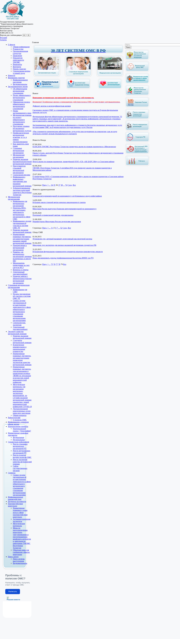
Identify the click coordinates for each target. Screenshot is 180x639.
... (49, 185)
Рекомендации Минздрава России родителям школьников (57, 221)
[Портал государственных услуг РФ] (137, 142)
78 (59, 264)
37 (59, 185)
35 (54, 185)
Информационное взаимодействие (15, 498)
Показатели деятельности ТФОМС (18, 60)
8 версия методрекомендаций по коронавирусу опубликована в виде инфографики (67, 196)
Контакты (17, 67)
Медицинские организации (19, 156)
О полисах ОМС (20, 420)
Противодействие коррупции (15, 505)
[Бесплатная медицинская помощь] (78, 89)
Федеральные (18, 437)
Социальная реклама (21, 175)
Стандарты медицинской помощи (22, 341)
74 (66, 185)
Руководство (18, 49)
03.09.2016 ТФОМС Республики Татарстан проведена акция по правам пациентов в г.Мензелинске (74, 147)
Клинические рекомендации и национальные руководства (19, 348)
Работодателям (14, 418)
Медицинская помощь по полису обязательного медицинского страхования (22, 119)
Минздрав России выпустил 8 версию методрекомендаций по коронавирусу (64, 209)
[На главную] (12, 20)
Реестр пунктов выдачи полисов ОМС (22, 456)
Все (74, 185)
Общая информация (21, 47)
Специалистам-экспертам (19, 324)
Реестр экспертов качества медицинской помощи (22, 461)
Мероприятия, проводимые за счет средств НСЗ (21, 265)
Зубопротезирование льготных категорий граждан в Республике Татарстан (22, 191)
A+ (24, 35)
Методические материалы (19, 525)
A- (29, 35)
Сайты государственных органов (20, 468)
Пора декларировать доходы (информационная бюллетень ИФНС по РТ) (63, 258)
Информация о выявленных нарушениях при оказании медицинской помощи (22, 181)
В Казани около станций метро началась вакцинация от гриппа (59, 202)
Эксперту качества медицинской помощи (17, 332)
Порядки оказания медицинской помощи (22, 231)
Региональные (19, 440)
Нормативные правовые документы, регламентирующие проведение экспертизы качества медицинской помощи (22, 359)
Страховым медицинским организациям (19, 286)
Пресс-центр (13, 557)
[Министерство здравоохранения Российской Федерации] (137, 60)
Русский (3, 38)
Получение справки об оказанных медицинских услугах (22, 128)
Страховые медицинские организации (18, 150)
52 (61, 228)
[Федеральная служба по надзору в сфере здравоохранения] (137, 83)
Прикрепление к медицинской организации (20, 247)
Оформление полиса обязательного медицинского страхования (21, 105)
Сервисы (11, 473)
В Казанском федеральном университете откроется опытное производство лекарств (68, 252)
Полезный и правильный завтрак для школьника (53, 215)
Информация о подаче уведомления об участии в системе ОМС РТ (22, 224)
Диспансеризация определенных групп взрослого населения (21, 411)
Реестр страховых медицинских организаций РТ (20, 446)
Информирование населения (20, 81)
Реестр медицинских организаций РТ (21, 452)
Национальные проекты (18, 426)
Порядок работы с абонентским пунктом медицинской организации (22, 279)
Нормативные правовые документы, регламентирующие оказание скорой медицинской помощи (22, 238)
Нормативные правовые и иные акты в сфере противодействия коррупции (20, 512)
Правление (17, 56)
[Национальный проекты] (46, 87)
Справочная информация (18, 442)
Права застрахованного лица (22, 112)
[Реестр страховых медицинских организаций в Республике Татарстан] (137, 110)
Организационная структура (20, 52)
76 (54, 264)
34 (52, 185)
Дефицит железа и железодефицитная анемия (52, 106)
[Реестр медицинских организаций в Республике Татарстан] (137, 125)
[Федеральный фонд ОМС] (137, 71)
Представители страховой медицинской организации (19, 169)
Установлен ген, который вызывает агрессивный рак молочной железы (62, 239)
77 (57, 264)
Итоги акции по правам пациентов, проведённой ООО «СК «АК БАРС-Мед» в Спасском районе (73, 162)
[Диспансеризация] (110, 89)
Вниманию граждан (16, 78)
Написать (12, 591)
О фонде (11, 45)
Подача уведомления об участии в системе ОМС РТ (22, 296)
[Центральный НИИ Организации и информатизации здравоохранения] (137, 154)
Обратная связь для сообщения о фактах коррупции (21, 552)
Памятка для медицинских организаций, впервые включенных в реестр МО (22, 256)
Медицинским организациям (14, 198)
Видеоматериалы (20, 84)
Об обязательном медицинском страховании (20, 91)
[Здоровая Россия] (137, 107)
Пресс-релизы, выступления (19, 560)
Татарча (3, 40)
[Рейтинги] (137, 166)
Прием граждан (19, 69)
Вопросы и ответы (20, 270)
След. (70, 185)
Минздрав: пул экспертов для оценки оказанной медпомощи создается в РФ (64, 245)
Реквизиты (17, 64)
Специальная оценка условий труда (21, 72)
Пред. (44, 185)
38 (62, 185)
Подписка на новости (17, 501)
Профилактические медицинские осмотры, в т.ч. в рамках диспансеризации (21, 137)
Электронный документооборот (20, 273)
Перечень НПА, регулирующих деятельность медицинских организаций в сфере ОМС (21, 213)
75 (52, 264)
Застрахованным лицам (18, 86)
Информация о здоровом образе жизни (18, 423)
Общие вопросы (19, 415)
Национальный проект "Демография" (22, 430)
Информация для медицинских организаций (20, 203)
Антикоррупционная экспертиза (21, 520)
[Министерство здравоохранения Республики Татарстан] (137, 95)
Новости (11, 75)
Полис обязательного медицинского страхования (22, 97)
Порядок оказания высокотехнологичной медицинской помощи (22, 161)
